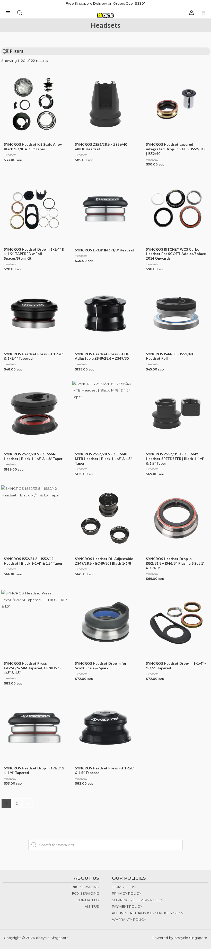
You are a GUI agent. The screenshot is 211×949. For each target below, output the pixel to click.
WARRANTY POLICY (129, 919)
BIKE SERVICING (85, 887)
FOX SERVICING (85, 893)
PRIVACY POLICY (126, 893)
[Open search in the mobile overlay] (19, 12)
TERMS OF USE (124, 887)
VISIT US (92, 906)
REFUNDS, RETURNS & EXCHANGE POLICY (147, 913)
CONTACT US (87, 900)
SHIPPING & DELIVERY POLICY (137, 900)
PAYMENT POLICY (127, 906)
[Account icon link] (191, 12)
